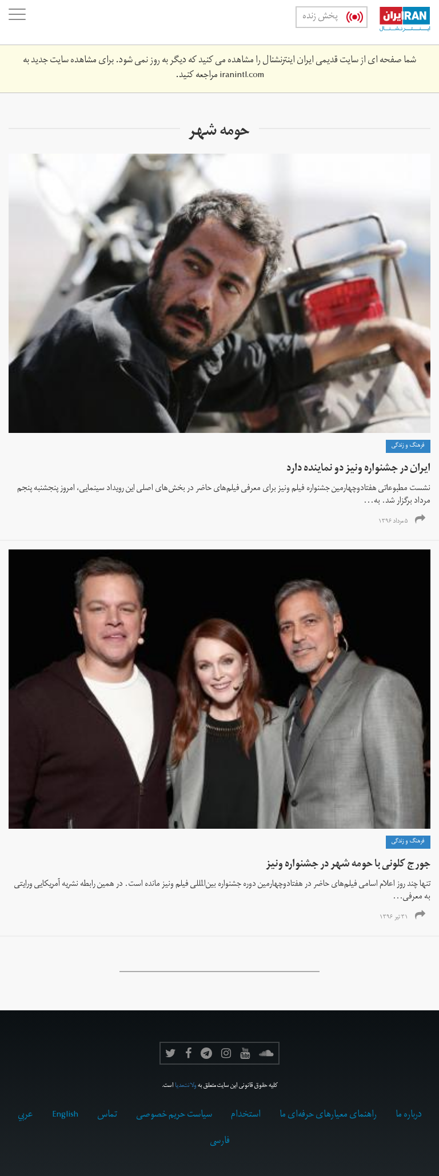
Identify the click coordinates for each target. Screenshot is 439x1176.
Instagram (226, 1053)
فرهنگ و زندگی (408, 446)
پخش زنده (320, 17)
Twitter (171, 1053)
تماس (107, 1115)
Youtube (245, 1053)
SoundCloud (266, 1053)
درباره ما (409, 1115)
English (65, 1115)
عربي (25, 1115)
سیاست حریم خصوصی (174, 1115)
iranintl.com (242, 76)
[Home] (399, 22)
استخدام (246, 1115)
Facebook (188, 1053)
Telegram (206, 1053)
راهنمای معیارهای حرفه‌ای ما (328, 1115)
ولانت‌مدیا (186, 1086)
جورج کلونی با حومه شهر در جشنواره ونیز (348, 865)
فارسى (220, 1141)
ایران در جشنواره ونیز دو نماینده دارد (358, 469)
